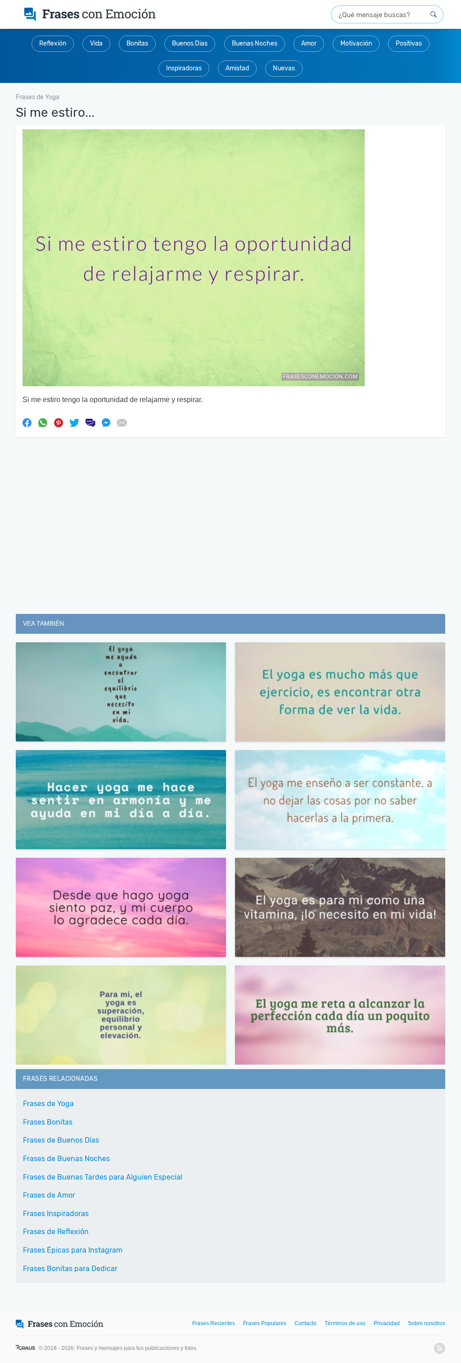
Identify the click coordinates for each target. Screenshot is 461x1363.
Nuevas (284, 68)
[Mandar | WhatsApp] (43, 422)
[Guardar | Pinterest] (58, 422)
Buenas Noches (254, 43)
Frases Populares (264, 1323)
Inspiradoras (184, 68)
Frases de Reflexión (56, 1231)
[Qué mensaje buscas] (434, 14)
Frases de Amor (49, 1195)
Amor (308, 43)
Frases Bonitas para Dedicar (70, 1268)
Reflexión (52, 43)
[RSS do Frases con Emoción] (439, 1348)
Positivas (409, 43)
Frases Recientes (213, 1323)
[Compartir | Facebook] (27, 422)
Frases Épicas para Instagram (72, 1250)
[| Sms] (90, 422)
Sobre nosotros (426, 1323)
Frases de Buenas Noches (66, 1158)
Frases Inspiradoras (56, 1213)
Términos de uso (345, 1323)
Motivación (356, 43)
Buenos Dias (190, 43)
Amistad (237, 68)
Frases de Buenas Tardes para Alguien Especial (102, 1177)
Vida (96, 43)
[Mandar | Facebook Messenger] (106, 422)
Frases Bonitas (47, 1122)
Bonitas (137, 43)
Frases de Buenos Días (61, 1140)
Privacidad (387, 1323)
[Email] (121, 422)
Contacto (305, 1323)
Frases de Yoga (48, 1103)
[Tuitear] (74, 422)
